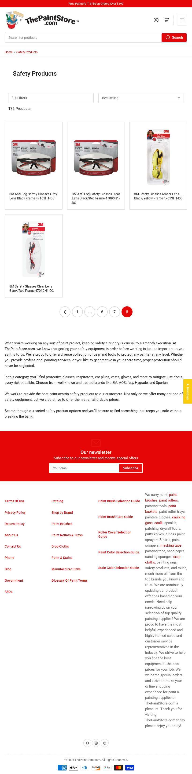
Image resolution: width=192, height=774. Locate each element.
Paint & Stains (62, 558)
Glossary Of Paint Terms (70, 580)
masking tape (170, 545)
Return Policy (15, 524)
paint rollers (168, 500)
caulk (158, 523)
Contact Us (13, 546)
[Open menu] (182, 20)
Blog (8, 569)
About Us (11, 535)
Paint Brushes (62, 524)
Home (9, 52)
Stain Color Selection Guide (118, 568)
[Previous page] (65, 312)
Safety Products (27, 52)
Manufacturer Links (66, 569)
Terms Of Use (15, 501)
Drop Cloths (60, 546)
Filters (22, 98)
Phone (9, 558)
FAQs (8, 592)
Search (177, 37)
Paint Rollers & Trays (67, 535)
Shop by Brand (62, 512)
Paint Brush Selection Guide (119, 501)
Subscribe (130, 468)
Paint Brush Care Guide (115, 517)
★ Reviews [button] (188, 391)
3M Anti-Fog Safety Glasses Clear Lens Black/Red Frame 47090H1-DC (96, 198)
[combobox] (96, 38)
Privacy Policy (15, 512)
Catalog (57, 501)
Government (14, 580)
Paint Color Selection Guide (118, 552)
